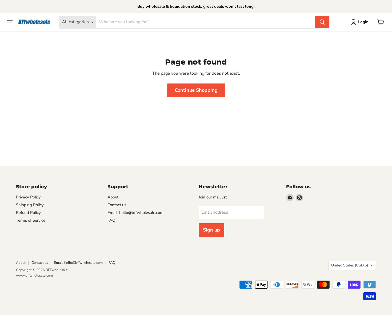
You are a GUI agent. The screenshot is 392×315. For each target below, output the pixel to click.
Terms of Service (30, 220)
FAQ (111, 220)
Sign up (211, 230)
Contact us (116, 205)
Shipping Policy (30, 205)
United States (349, 265)
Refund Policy (28, 212)
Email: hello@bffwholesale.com (135, 212)
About (112, 197)
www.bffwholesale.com (34, 275)
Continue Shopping (196, 90)
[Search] (322, 22)
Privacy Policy (28, 197)
